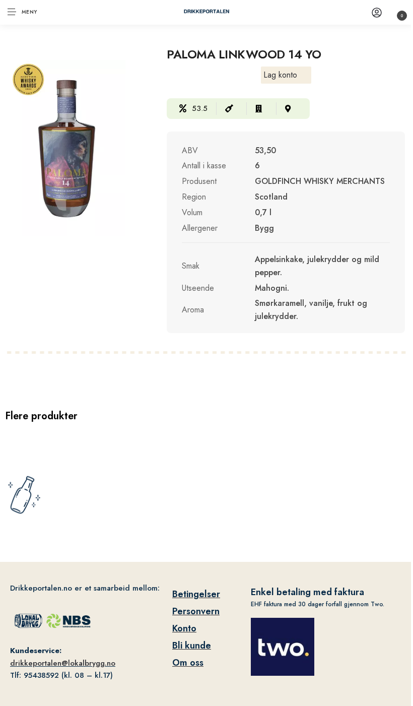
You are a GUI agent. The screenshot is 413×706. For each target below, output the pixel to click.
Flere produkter (41, 416)
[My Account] (377, 12)
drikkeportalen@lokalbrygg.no (62, 663)
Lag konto (280, 75)
